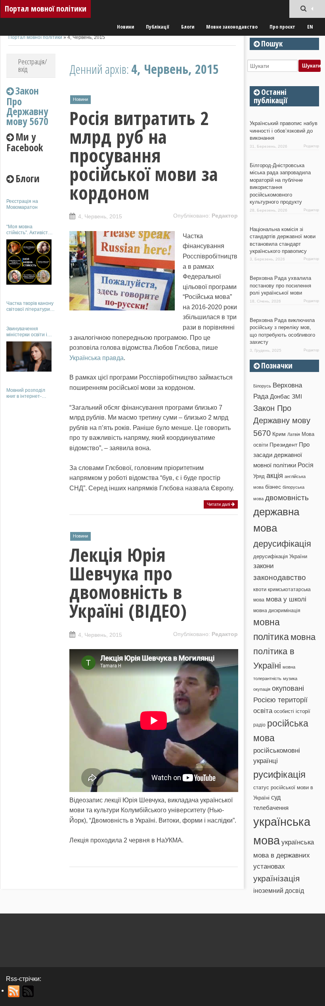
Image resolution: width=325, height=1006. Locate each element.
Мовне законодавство (232, 26)
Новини (125, 26)
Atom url (28, 991)
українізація (276, 878)
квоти (259, 589)
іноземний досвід (278, 890)
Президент (283, 444)
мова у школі (286, 599)
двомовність (287, 497)
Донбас (280, 396)
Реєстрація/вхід (32, 65)
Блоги (187, 26)
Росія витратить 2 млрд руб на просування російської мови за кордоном (143, 155)
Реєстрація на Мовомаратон (22, 204)
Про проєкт (282, 26)
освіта (262, 711)
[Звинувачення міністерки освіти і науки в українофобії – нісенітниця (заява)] (29, 356)
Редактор (225, 215)
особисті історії (292, 711)
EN (310, 26)
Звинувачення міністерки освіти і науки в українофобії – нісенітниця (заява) (30, 331)
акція (274, 476)
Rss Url (14, 991)
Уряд (259, 476)
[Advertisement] (30, 523)
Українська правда (96, 358)
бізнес (273, 487)
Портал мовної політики (45, 8)
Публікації (157, 26)
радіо (259, 725)
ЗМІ (297, 396)
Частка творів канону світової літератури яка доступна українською (30, 306)
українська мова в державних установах (283, 854)
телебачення (271, 808)
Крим (279, 434)
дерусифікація (282, 544)
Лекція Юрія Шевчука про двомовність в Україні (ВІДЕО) (128, 582)
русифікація (279, 774)
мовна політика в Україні (284, 651)
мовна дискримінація (276, 610)
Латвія (293, 434)
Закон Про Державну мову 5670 (281, 420)
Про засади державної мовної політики (281, 454)
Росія (306, 464)
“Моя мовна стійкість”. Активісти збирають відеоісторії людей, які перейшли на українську (30, 229)
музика (290, 678)
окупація (261, 689)
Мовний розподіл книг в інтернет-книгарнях (25, 393)
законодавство (279, 577)
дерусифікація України (280, 556)
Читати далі (219, 504)
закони (263, 566)
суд (276, 797)
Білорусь (262, 386)
